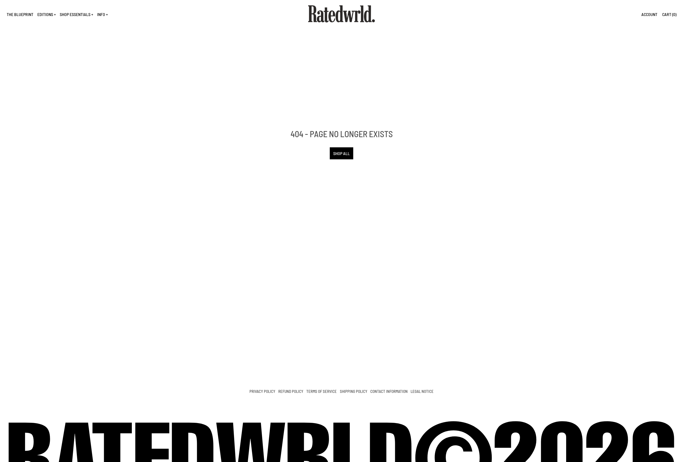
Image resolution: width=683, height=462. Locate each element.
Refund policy (290, 391)
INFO (101, 14)
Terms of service (321, 391)
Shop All (341, 153)
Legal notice (422, 391)
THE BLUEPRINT (20, 14)
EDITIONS (45, 14)
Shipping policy (353, 391)
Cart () (669, 14)
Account (649, 14)
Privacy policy (262, 391)
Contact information (389, 391)
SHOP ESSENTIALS (75, 14)
